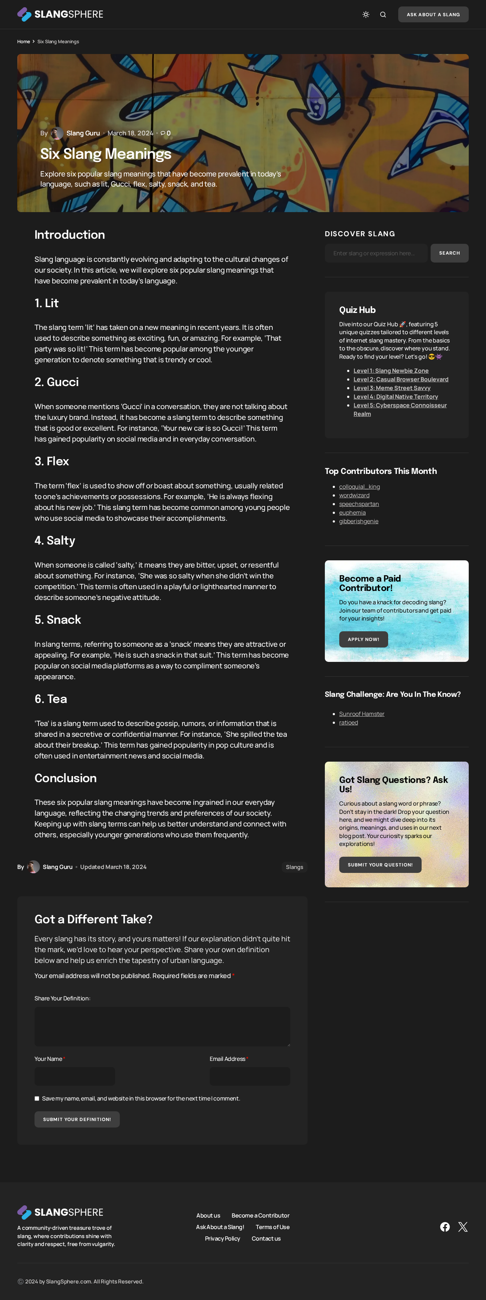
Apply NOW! (364, 639)
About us (208, 1215)
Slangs (294, 867)
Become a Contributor (260, 1215)
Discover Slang (360, 233)
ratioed (348, 722)
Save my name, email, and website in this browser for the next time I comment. (141, 1098)
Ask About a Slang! (220, 1227)
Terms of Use (273, 1227)
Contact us (266, 1238)
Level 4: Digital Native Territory (396, 396)
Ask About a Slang (433, 15)
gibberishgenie (358, 521)
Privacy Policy (222, 1238)
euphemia (352, 512)
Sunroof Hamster (362, 714)
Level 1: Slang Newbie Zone (391, 371)
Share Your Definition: (62, 998)
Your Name (50, 1059)
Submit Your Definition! (77, 1119)
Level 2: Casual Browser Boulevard (401, 379)
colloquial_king (359, 486)
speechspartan (359, 504)
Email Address (229, 1059)
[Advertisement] (397, 966)
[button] (366, 14)
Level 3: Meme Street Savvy (392, 388)
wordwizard (354, 495)
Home (23, 41)
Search (449, 253)
